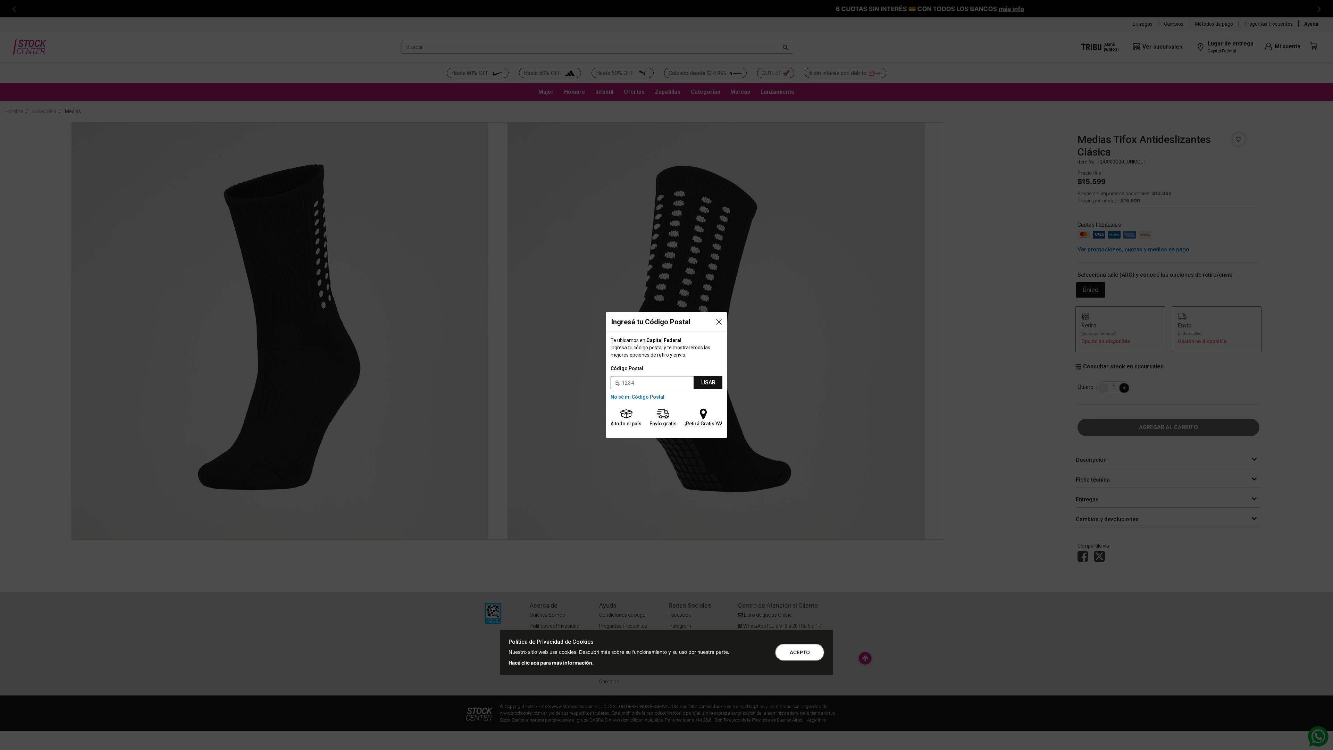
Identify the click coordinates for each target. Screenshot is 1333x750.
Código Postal (627, 368)
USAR (708, 382)
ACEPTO (800, 652)
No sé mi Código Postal (637, 397)
